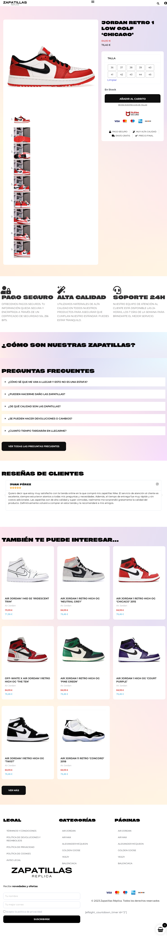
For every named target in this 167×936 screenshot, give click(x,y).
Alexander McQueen (131, 843)
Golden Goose (127, 850)
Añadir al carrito (133, 98)
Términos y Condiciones (21, 830)
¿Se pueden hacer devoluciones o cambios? (40, 418)
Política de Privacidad (20, 847)
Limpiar (112, 79)
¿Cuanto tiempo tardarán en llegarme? (37, 430)
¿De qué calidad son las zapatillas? (34, 406)
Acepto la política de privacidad (24, 911)
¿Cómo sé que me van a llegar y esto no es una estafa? (48, 381)
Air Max (122, 837)
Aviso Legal (14, 860)
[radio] (112, 67)
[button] (158, 3)
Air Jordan (124, 830)
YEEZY (121, 857)
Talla (111, 58)
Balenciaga (125, 863)
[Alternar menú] (92, 1)
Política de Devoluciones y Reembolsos (23, 839)
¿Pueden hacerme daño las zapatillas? (36, 394)
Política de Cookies (19, 853)
